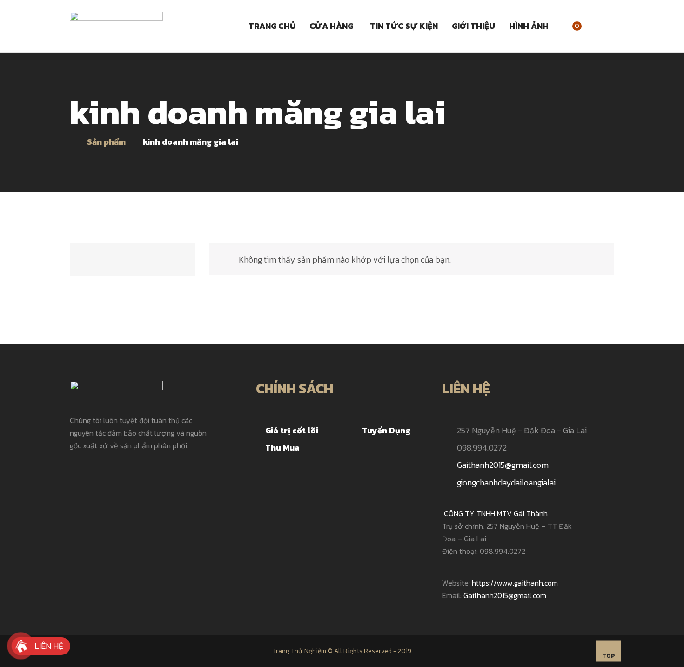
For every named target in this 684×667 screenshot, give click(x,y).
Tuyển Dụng (386, 430)
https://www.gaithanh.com (516, 582)
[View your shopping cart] (587, 26)
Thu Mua (282, 447)
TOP (608, 656)
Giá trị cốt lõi (291, 430)
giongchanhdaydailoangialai (506, 482)
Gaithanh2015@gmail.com (503, 464)
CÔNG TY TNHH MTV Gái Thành (496, 513)
